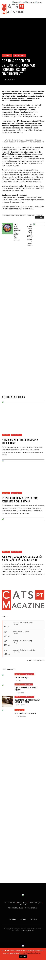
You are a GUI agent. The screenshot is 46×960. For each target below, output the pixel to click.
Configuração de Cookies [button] (32, 953)
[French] (22, 2)
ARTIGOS (7, 55)
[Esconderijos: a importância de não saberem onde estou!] (7, 701)
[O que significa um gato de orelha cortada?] (7, 684)
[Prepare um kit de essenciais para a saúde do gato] (23, 416)
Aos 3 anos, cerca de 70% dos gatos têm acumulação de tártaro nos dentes (22, 558)
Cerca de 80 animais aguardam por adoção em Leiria (16, 232)
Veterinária (19, 55)
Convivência (29, 674)
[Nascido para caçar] (7, 674)
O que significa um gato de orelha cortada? (26, 688)
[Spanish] (38, 2)
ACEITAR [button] (23, 956)
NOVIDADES (19, 710)
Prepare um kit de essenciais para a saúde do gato (20, 441)
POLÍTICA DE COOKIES (31, 908)
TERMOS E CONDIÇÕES (35, 903)
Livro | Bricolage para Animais (25, 713)
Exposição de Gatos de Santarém (24, 650)
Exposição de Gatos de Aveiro (23, 622)
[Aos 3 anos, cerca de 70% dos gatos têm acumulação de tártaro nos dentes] (23, 533)
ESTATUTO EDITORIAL (9, 903)
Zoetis (40, 215)
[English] (15, 2)
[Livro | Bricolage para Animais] (7, 793)
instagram (33, 919)
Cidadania (28, 684)
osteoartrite (21, 215)
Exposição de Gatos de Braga (22, 641)
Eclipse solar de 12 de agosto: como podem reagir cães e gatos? (20, 499)
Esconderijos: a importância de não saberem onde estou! (27, 701)
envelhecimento (9, 215)
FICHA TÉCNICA (21, 903)
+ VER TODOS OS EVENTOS (35, 660)
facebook (12, 919)
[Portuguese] (30, 2)
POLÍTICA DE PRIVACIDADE (15, 908)
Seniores (31, 215)
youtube (23, 919)
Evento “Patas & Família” (21, 632)
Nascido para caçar (21, 677)
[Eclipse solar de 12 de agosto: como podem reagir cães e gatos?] (23, 474)
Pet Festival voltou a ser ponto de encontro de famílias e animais (29, 235)
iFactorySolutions (28, 930)
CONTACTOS (23, 904)
